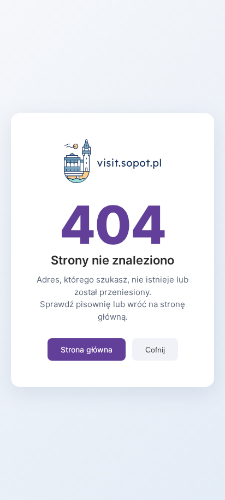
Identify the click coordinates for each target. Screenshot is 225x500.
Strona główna (86, 349)
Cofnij (155, 349)
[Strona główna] (113, 179)
